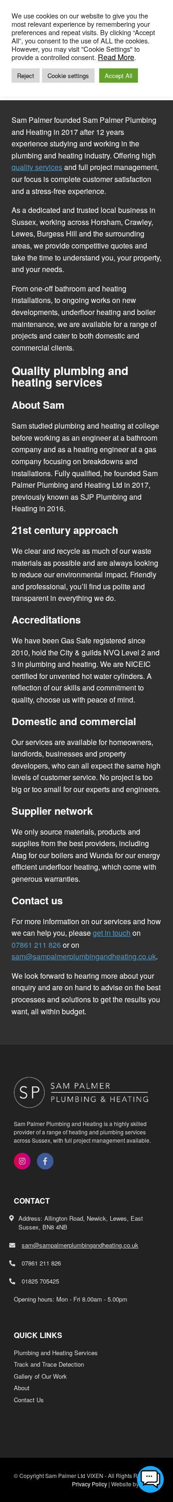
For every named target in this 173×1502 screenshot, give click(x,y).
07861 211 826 (36, 944)
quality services (37, 167)
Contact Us (29, 1399)
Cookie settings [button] (68, 75)
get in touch (112, 932)
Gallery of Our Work (40, 1376)
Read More (116, 57)
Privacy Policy (89, 1484)
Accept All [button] (118, 75)
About (22, 1387)
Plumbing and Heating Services (56, 1352)
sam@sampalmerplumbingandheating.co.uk (84, 956)
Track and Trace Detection (49, 1364)
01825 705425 (40, 1281)
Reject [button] (25, 75)
